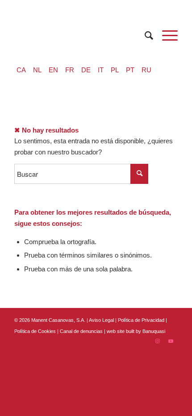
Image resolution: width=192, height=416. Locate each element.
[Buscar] (144, 35)
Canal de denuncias (81, 331)
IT (101, 70)
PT (130, 70)
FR (69, 70)
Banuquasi (153, 331)
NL (37, 70)
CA (21, 70)
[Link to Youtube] (171, 341)
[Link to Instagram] (157, 341)
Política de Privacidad (142, 320)
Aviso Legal (101, 320)
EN (53, 70)
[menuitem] (144, 35)
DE (86, 70)
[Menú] (165, 35)
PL (115, 70)
